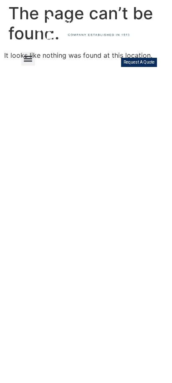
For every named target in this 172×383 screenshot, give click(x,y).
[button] (28, 59)
